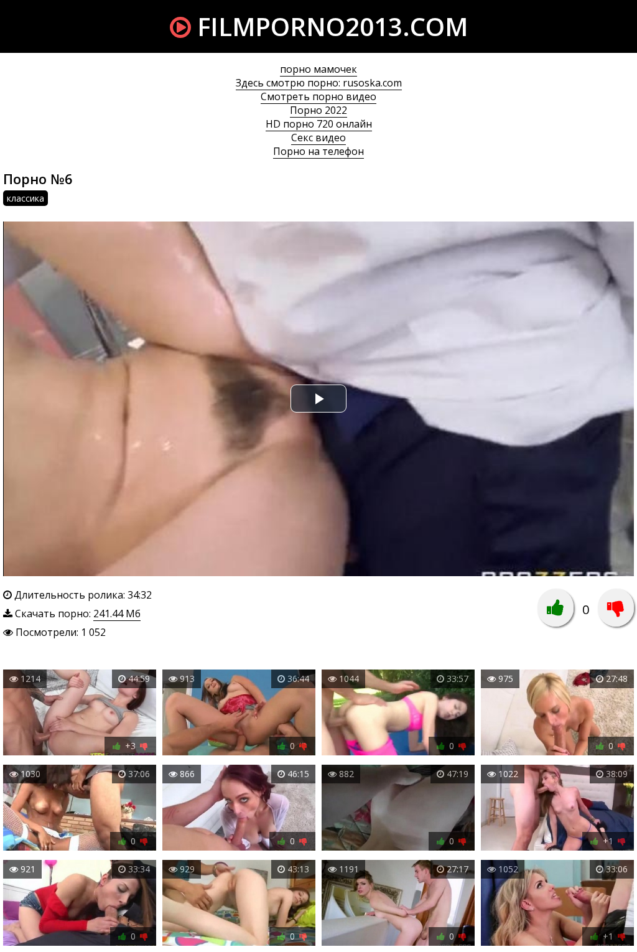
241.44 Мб (117, 613)
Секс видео (318, 137)
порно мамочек (318, 69)
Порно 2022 (318, 110)
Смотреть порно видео (318, 96)
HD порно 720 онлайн (319, 124)
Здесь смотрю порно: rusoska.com (319, 83)
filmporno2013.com (329, 26)
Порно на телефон (318, 151)
